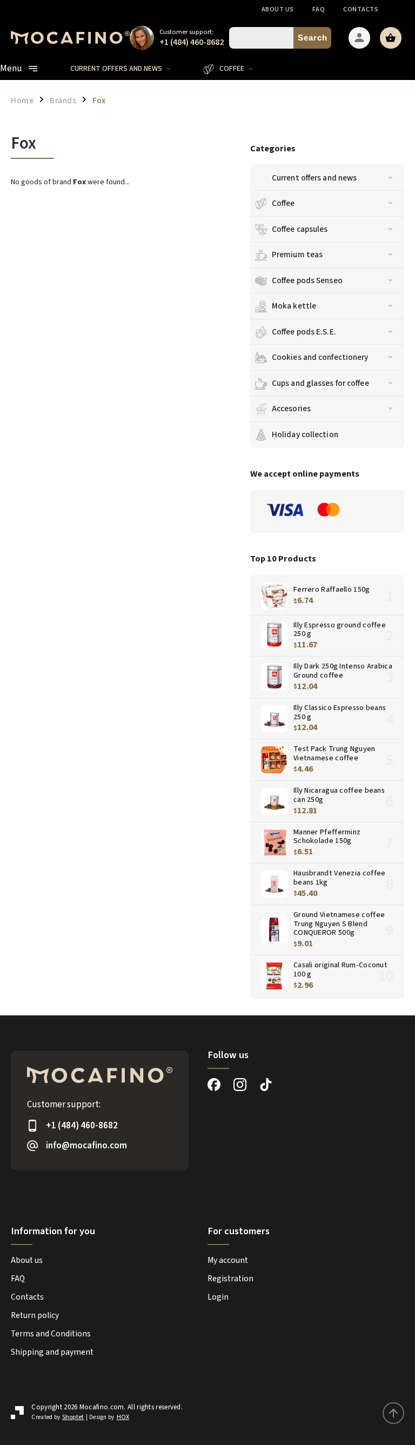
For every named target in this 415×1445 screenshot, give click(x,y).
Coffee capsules (300, 229)
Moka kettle (294, 306)
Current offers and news (314, 178)
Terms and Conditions (51, 1334)
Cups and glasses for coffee (320, 383)
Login (218, 1297)
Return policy (35, 1315)
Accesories (291, 408)
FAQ (318, 9)
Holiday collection (305, 434)
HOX (123, 1417)
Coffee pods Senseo (307, 280)
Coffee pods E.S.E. (304, 332)
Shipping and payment (52, 1352)
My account (228, 1260)
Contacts (360, 9)
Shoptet (73, 1417)
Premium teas (297, 254)
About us (278, 9)
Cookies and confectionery (320, 357)
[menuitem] (128, 68)
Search (312, 37)
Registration (230, 1279)
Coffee (283, 203)
